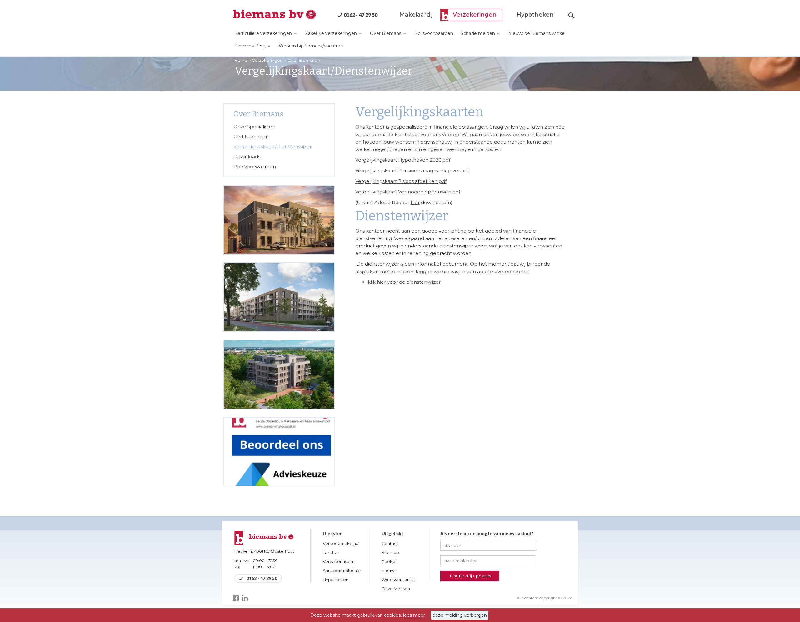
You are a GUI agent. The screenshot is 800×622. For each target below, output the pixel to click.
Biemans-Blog (250, 46)
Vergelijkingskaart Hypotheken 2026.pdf (402, 160)
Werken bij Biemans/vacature (311, 46)
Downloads (246, 156)
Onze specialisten (254, 127)
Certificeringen (251, 137)
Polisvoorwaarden (433, 33)
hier (415, 202)
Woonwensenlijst (399, 579)
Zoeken (390, 561)
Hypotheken (535, 14)
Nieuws (389, 570)
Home (241, 60)
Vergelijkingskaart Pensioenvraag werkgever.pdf (412, 171)
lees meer (414, 615)
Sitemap (390, 552)
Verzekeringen (475, 14)
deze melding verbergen (459, 615)
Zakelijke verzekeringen (331, 33)
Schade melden (478, 33)
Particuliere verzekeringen (263, 33)
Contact (390, 543)
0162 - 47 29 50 (361, 15)
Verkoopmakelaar (341, 543)
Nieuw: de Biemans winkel (537, 33)
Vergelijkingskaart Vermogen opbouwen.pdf (407, 192)
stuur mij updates (472, 575)
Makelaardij (416, 14)
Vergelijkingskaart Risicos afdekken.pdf (401, 181)
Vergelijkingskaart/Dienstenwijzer (272, 146)
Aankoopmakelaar (342, 570)
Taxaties (331, 552)
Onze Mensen (396, 588)
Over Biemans (386, 33)
